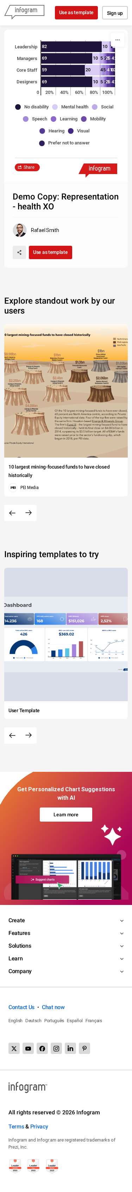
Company (20, 971)
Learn (15, 958)
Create (16, 920)
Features (19, 933)
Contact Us (21, 1007)
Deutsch (33, 1020)
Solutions (19, 945)
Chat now (53, 1007)
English (15, 1020)
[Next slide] (28, 513)
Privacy (39, 1126)
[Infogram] (24, 12)
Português (54, 1020)
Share (29, 167)
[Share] (19, 252)
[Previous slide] (12, 513)
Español (75, 1020)
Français (94, 1020)
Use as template (76, 12)
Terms (16, 1126)
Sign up (115, 13)
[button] (33, 107)
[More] (117, 40)
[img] (71, 46)
